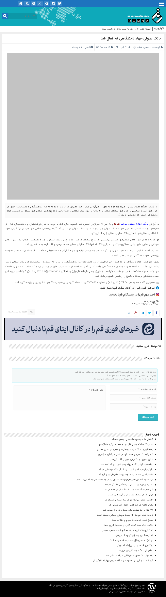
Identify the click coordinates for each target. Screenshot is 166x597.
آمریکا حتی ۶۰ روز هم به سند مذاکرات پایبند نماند (126, 29)
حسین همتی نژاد (141, 47)
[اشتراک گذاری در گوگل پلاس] (135, 313)
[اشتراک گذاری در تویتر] (149, 313)
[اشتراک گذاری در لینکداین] (129, 313)
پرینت (75, 47)
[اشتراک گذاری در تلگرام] (143, 313)
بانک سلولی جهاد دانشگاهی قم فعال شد (131, 38)
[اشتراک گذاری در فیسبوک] (156, 313)
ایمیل (87, 47)
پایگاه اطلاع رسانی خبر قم (120, 592)
